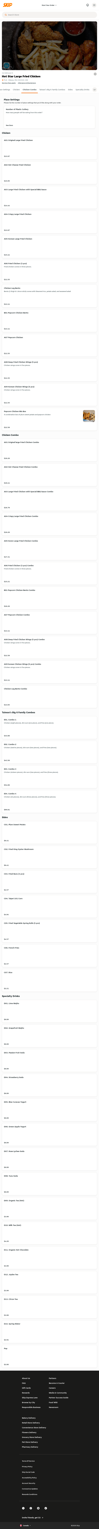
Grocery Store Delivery (32, 1437)
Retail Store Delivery (31, 1422)
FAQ (24, 1383)
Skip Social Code (28, 1472)
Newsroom (53, 1407)
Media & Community (58, 1393)
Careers (52, 1388)
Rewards (26, 1393)
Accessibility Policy (29, 1478)
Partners (52, 1378)
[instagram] (39, 1510)
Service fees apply (9, 83)
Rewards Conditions (29, 1494)
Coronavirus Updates (30, 1489)
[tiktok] (46, 1510)
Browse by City (28, 1402)
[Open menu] (94, 5)
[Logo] (8, 5)
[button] (16, 89)
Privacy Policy (27, 1466)
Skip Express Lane (30, 1397)
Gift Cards (26, 1388)
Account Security (28, 1483)
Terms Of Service (28, 1461)
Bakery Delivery (28, 1418)
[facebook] (31, 1510)
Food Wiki (53, 1402)
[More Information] (95, 74)
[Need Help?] (87, 5)
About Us (26, 1378)
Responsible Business (31, 1407)
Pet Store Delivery (30, 1442)
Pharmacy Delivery (30, 1447)
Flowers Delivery (29, 1432)
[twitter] (24, 1510)
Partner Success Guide (58, 1397)
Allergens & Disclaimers (27, 83)
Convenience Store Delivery (34, 1427)
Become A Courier (57, 1383)
